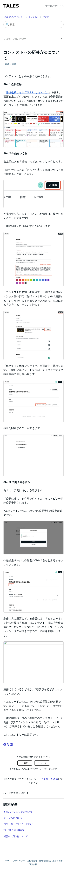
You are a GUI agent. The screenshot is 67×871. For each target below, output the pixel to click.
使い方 (46, 17)
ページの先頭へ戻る (14, 793)
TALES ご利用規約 (13, 830)
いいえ (43, 763)
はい (26, 763)
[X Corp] (8, 744)
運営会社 (33, 864)
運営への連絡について (15, 836)
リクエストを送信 (48, 779)
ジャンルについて (13, 817)
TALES (8, 860)
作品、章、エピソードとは (18, 824)
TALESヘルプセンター (14, 17)
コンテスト (33, 17)
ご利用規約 (32, 860)
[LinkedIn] (11, 744)
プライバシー (19, 860)
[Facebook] (4, 744)
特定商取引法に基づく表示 (50, 860)
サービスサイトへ (54, 5)
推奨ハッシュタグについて (18, 811)
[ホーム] (11, 6)
